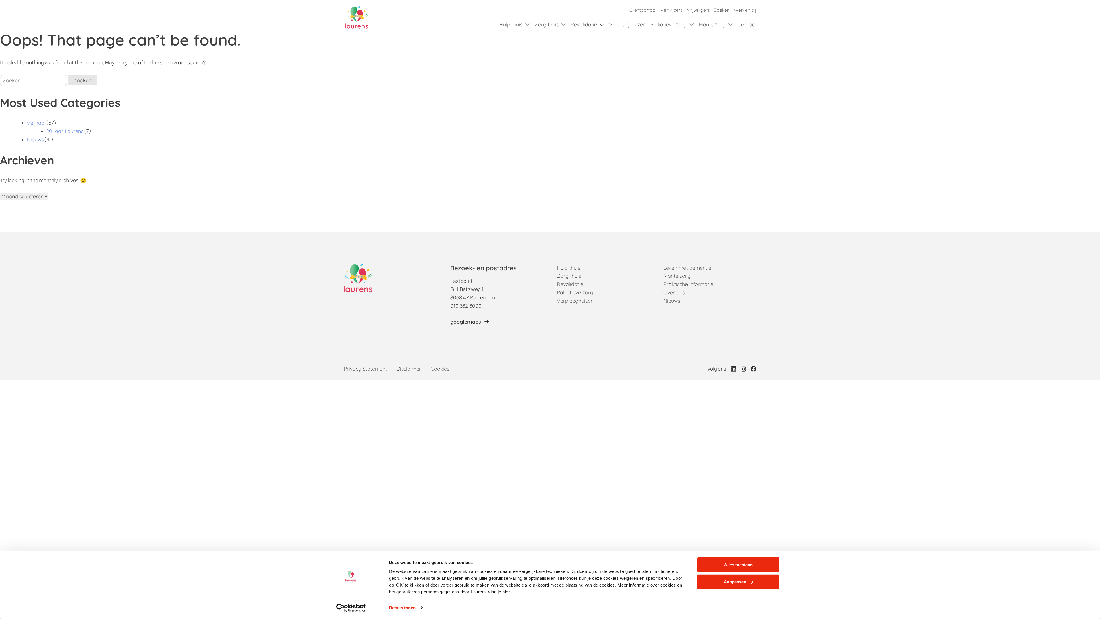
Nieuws (35, 139)
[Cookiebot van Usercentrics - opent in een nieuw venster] (351, 608)
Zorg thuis (547, 24)
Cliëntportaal (642, 10)
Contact (747, 24)
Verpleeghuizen (627, 24)
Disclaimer (408, 368)
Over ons (674, 292)
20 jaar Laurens (64, 131)
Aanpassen (735, 581)
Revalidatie (584, 24)
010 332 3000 (466, 306)
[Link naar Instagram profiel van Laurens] (743, 369)
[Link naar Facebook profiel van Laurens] (753, 369)
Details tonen (402, 607)
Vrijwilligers (698, 10)
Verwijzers (671, 10)
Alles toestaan (738, 564)
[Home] (357, 17)
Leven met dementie (687, 268)
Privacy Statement (365, 368)
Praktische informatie (688, 284)
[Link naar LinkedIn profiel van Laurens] (733, 369)
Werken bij (745, 10)
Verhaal (36, 123)
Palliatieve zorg (668, 24)
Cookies (440, 368)
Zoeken (722, 10)
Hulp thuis (510, 24)
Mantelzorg (712, 24)
